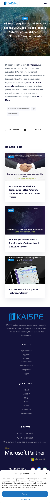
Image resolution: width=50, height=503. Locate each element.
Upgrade (26, 355)
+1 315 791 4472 (26, 434)
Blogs (26, 398)
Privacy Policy (25, 499)
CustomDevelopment (27, 360)
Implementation (26, 351)
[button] (46, 474)
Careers (26, 406)
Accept (25, 494)
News (25, 18)
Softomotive (33, 65)
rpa (33, 109)
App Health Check (26, 366)
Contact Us (26, 410)
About (26, 390)
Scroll (25, 49)
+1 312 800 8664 (26, 438)
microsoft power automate (18, 109)
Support (26, 374)
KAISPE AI (26, 394)
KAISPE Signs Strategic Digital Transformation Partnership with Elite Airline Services (24, 243)
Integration (26, 370)
